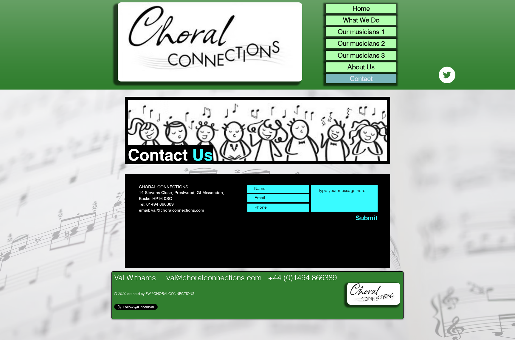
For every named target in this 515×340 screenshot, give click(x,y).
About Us (361, 67)
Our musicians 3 (361, 55)
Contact (361, 78)
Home (361, 8)
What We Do (361, 20)
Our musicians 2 (361, 43)
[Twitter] (447, 75)
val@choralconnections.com (177, 210)
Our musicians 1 (361, 31)
